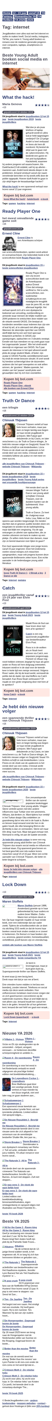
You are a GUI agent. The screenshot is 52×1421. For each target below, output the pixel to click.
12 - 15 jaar (19, 13)
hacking (21, 203)
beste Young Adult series (31, 479)
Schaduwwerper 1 (11, 1103)
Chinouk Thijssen (14, 420)
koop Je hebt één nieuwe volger (20, 869)
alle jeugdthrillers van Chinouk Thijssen (23, 464)
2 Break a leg (36, 573)
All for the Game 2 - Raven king (18, 1230)
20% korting (42, 1406)
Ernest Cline (11, 233)
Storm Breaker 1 (31, 1141)
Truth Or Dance (18, 400)
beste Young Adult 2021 (20, 955)
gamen (12, 203)
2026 (30, 19)
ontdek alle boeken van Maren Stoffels (22, 945)
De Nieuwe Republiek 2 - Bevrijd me (21, 1126)
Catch (8, 588)
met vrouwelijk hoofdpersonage (19, 482)
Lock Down (14, 884)
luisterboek (33, 199)
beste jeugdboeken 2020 (15, 790)
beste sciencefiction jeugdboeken (20, 268)
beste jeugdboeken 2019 (21, 119)
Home (7, 13)
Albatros (19, 1246)
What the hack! (18, 97)
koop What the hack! (14, 199)
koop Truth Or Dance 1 (15, 573)
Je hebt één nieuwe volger (23, 709)
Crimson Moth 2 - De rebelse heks (20, 1376)
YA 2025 (20, 19)
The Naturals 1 (28, 1261)
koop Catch (10, 694)
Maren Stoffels (12, 901)
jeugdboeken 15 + (35, 265)
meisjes (22, 580)
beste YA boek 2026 (12, 1214)
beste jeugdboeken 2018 (15, 476)
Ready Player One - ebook (17, 385)
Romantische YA (25, 16)
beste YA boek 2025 (12, 1393)
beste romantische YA (29, 958)
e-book (44, 199)
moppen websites (26, 1403)
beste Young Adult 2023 (20, 615)
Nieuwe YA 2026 (17, 1033)
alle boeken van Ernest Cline (19, 388)
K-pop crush (25, 1280)
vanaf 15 (34, 13)
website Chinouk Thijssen (16, 466)
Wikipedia (36, 466)
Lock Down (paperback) (16, 1017)
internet (31, 203)
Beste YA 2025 (15, 1221)
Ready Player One (21, 211)
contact (41, 1403)
